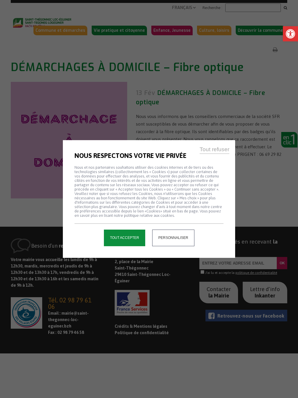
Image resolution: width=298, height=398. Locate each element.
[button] (290, 33)
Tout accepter (124, 238)
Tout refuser (214, 149)
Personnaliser (173, 238)
